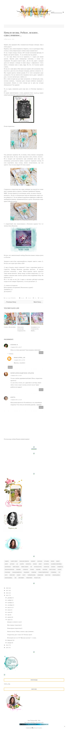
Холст (24, 575)
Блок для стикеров (24, 561)
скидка (6, 281)
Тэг (59, 572)
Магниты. (46, 563)
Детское (12, 563)
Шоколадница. (8, 577)
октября (9, 603)
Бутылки (46, 561)
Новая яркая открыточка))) (14, 628)
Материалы (8, 566)
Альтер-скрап (14, 561)
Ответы (11, 354)
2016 (7, 593)
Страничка (53, 572)
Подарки (38, 569)
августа (9, 607)
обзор (39, 275)
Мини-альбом (24, 566)
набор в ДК (20, 263)
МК (31, 566)
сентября (10, 605)
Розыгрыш (7, 572)
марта (9, 620)
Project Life (37, 577)
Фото (6, 575)
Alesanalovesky (39, 722)
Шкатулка (47, 575)
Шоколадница (56, 575)
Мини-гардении (27, 271)
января (9, 643)
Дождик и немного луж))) (14, 622)
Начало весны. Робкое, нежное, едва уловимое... (20, 631)
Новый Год (60, 566)
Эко (15, 577)
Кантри (22, 563)
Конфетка (28, 563)
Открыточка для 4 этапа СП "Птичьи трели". (19, 635)
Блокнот (33, 561)
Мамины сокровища (56, 563)
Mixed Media (29, 577)
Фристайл (12, 575)
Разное (59, 569)
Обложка (18, 569)
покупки (45, 569)
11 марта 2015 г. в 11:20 (16, 375)
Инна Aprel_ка (8, 39)
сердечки (33, 572)
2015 (7, 595)
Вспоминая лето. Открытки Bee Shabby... (35, 328)
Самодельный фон (17, 572)
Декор (6, 563)
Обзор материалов (9, 569)
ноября (9, 600)
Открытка (13, 298)
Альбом (7, 561)
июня (9, 612)
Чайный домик (31, 575)
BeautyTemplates (38, 727)
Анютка (20, 275)
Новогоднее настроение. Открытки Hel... (21, 328)
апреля (9, 617)
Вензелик (28, 255)
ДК (9, 298)
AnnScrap (36, 93)
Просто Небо (52, 569)
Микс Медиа (16, 566)
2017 (7, 590)
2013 (7, 647)
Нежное (53, 566)
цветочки (32, 269)
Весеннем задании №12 (34, 224)
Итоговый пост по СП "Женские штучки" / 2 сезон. (21, 638)
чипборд (22, 255)
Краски (35, 563)
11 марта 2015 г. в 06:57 (16, 347)
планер (32, 569)
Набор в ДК (46, 566)
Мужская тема (38, 566)
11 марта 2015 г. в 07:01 (19, 360)
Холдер (18, 575)
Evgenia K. (14, 344)
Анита (13, 397)
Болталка (39, 561)
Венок (52, 561)
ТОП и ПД (7, 684)
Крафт (40, 563)
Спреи (27, 267)
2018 (7, 588)
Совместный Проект (43, 572)
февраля (9, 640)
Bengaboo (12, 267)
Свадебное (26, 572)
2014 (7, 645)
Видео (57, 561)
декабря (9, 598)
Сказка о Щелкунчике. (10, 327)
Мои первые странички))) (14, 625)
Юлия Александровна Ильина (22, 373)
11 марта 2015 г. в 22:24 (16, 399)
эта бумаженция (19, 195)
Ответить (41, 352)
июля (9, 610)
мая (8, 615)
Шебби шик (40, 575)
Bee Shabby (21, 577)
